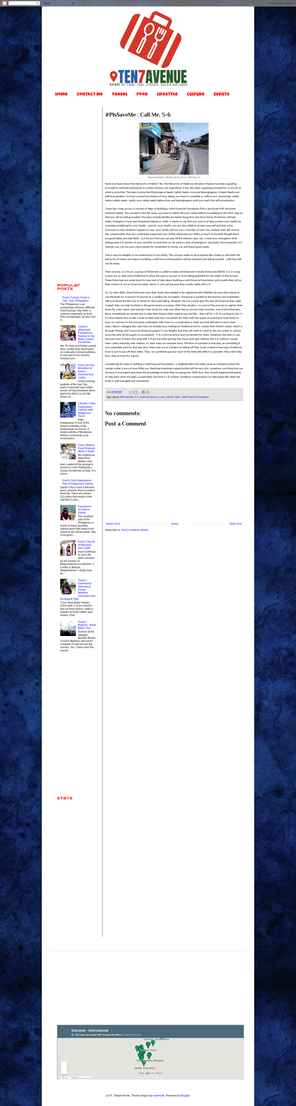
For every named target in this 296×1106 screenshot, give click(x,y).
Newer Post (113, 523)
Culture (196, 95)
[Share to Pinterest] (148, 392)
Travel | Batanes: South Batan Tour (87, 625)
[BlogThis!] (135, 392)
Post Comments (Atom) (134, 530)
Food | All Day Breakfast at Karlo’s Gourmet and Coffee (86, 371)
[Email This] (131, 392)
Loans (162, 397)
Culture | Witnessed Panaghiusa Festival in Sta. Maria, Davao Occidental (86, 334)
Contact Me (90, 95)
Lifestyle (167, 95)
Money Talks (173, 397)
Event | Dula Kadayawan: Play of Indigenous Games (77, 482)
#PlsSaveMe (126, 397)
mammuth (159, 1095)
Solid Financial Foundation (195, 397)
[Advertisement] (76, 212)
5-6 (136, 397)
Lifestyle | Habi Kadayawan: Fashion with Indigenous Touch (86, 410)
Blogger (185, 1095)
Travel (119, 95)
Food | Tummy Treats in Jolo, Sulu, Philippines (76, 299)
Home (61, 95)
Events (221, 95)
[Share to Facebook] (143, 392)
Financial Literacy (149, 397)
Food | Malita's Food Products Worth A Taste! (86, 448)
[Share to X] (139, 392)
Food (142, 95)
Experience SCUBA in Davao (84, 509)
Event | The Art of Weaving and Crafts (86, 545)
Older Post (235, 523)
